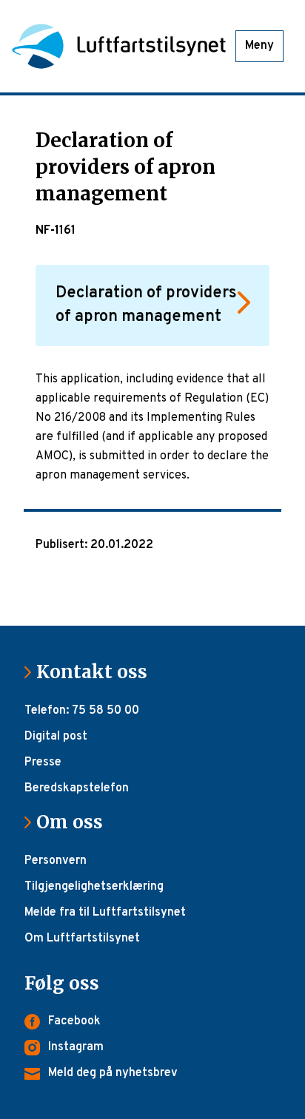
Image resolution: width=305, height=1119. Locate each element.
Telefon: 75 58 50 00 (81, 710)
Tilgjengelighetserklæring (94, 886)
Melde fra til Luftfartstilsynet (105, 912)
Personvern (55, 860)
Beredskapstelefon (76, 788)
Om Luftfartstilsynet (82, 938)
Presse (42, 762)
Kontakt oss (97, 671)
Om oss (75, 822)
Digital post (55, 736)
